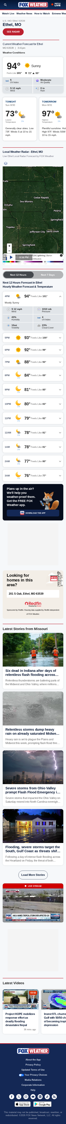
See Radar (13, 32)
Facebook (11, 1096)
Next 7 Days (48, 274)
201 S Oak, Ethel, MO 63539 (26, 593)
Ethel (15, 21)
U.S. (5, 21)
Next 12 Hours (18, 274)
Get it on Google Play (42, 1104)
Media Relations (33, 1080)
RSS (54, 1096)
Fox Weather (33, 4)
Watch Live (8, 13)
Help (33, 1090)
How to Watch (42, 13)
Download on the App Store (23, 1104)
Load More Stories (33, 874)
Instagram (25, 1096)
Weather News (24, 13)
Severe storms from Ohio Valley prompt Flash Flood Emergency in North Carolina (32, 792)
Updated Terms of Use (33, 1070)
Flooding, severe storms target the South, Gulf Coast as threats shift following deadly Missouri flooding (32, 851)
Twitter (18, 1096)
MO (9, 21)
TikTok (47, 1096)
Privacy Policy (33, 1064)
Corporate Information (33, 1085)
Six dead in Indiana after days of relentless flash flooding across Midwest (30, 675)
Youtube (33, 1096)
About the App (33, 1059)
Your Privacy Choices (36, 1075)
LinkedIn (40, 1096)
